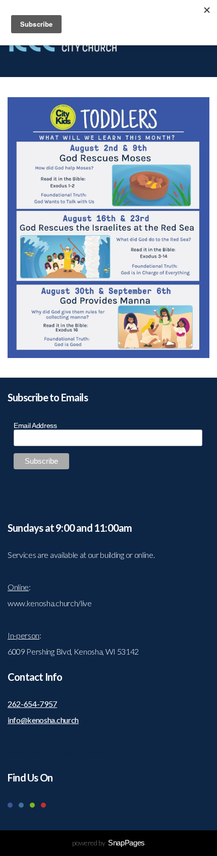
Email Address (35, 425)
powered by (108, 842)
